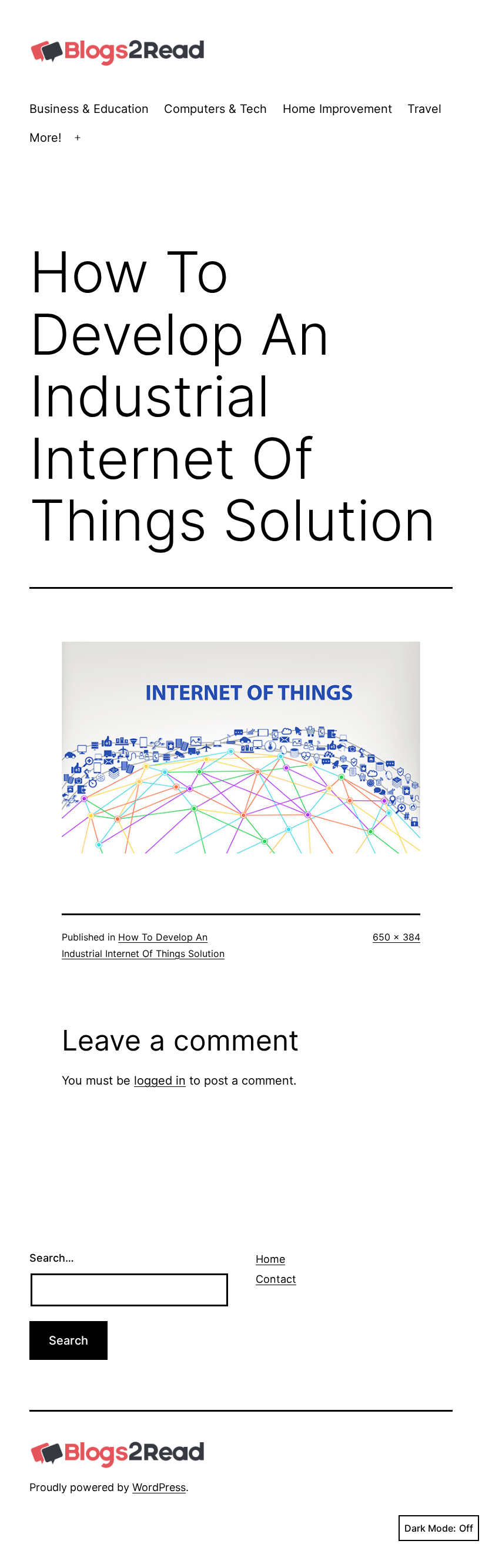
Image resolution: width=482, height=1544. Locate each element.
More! (45, 138)
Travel (424, 109)
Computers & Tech (215, 109)
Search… (51, 1258)
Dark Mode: (430, 1528)
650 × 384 (396, 937)
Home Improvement (337, 109)
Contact (276, 1279)
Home (270, 1259)
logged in (160, 1080)
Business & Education (89, 109)
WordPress (159, 1487)
